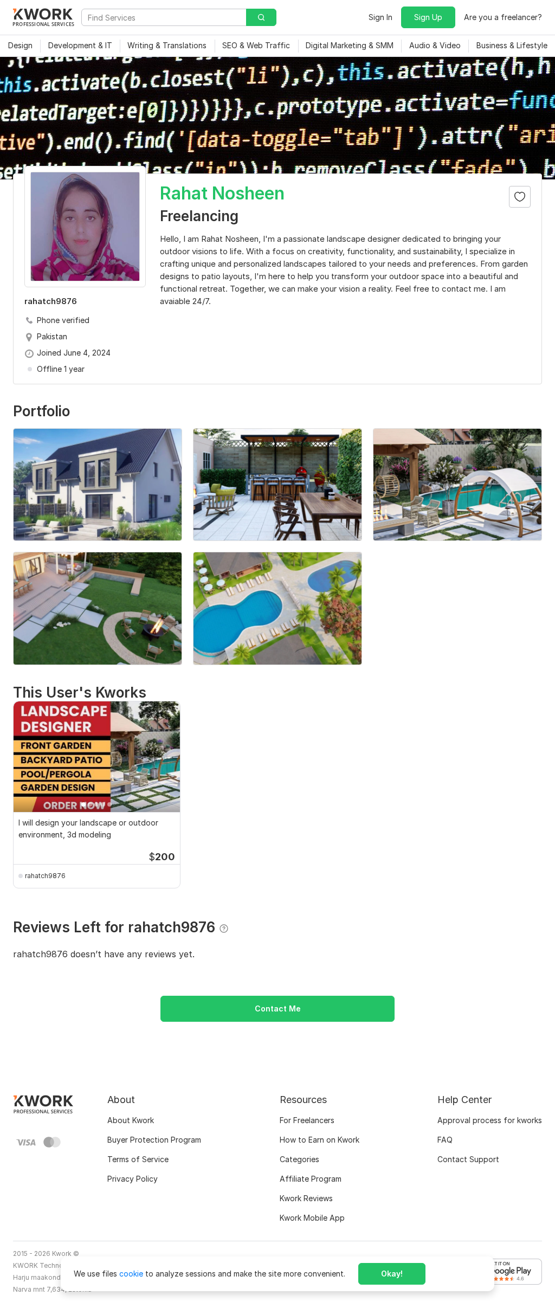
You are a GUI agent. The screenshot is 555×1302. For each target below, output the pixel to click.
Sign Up (428, 17)
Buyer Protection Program (154, 1139)
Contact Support (468, 1159)
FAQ (445, 1139)
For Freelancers (307, 1120)
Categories (299, 1159)
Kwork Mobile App (312, 1217)
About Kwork (130, 1120)
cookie (131, 1273)
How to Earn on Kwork (319, 1139)
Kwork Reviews (306, 1198)
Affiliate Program (310, 1178)
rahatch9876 (45, 876)
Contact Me (278, 1008)
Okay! (392, 1273)
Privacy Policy (132, 1178)
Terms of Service (138, 1159)
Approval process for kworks (489, 1120)
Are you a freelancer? (503, 17)
